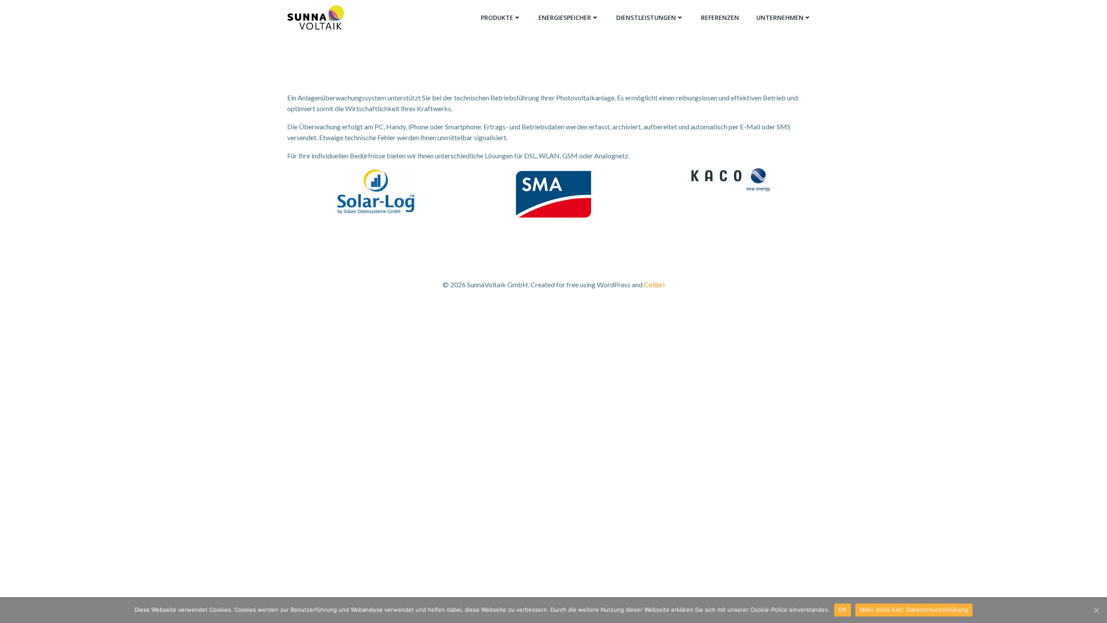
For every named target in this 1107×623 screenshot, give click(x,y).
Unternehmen (779, 17)
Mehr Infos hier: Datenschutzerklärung (914, 609)
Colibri (654, 284)
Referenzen (720, 17)
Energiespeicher (564, 17)
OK (842, 609)
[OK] (1096, 610)
